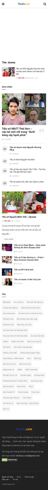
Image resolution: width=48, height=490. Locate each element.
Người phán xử (8, 369)
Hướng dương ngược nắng (30, 353)
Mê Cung (37, 358)
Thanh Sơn (35, 392)
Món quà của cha (9, 364)
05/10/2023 (19, 264)
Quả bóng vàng (36, 381)
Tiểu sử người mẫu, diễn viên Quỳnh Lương (27, 181)
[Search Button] (45, 4)
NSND (20, 369)
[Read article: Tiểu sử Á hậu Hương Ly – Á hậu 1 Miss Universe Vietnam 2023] (7, 259)
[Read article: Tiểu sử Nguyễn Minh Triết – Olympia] (24, 202)
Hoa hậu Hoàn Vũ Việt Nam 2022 (15, 336)
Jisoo (29, 358)
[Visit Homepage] (24, 3)
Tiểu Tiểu (21, 78)
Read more (10, 239)
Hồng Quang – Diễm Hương (13, 358)
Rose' (31, 386)
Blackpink (6, 302)
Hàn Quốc (7, 347)
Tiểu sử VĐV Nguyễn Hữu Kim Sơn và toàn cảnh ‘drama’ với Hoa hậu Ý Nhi (30, 71)
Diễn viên (5, 479)
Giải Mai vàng (8, 319)
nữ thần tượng (25, 375)
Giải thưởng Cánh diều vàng (27, 319)
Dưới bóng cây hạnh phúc (30, 308)
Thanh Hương (23, 392)
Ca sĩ (19, 477)
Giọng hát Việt (8, 324)
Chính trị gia (29, 477)
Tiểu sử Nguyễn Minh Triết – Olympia (19, 216)
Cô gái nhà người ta (10, 308)
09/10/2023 (19, 251)
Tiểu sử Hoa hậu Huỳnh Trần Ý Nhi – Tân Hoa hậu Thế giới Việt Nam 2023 (27, 170)
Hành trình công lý (34, 341)
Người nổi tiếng (11, 211)
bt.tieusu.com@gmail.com (28, 455)
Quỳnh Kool (21, 386)
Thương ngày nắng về (11, 398)
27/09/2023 (19, 283)
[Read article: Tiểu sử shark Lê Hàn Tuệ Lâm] (7, 282)
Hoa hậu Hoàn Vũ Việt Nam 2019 (15, 330)
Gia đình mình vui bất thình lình (30, 313)
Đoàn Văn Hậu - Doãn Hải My (28, 403)
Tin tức (15, 479)
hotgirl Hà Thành (18, 341)
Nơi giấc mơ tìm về (10, 375)
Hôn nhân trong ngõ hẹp (23, 347)
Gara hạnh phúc (9, 313)
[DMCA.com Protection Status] (9, 459)
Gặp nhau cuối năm (24, 324)
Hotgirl (5, 341)
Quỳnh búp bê (8, 386)
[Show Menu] (3, 4)
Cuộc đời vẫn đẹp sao (35, 302)
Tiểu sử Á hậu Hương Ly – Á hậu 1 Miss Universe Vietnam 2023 (29, 258)
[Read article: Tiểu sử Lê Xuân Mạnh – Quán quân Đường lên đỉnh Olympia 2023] (7, 247)
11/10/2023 (16, 221)
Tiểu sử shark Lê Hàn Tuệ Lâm (27, 279)
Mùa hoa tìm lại (25, 364)
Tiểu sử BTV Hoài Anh (23, 269)
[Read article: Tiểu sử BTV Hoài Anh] (7, 272)
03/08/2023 (30, 78)
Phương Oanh (39, 375)
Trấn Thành (27, 398)
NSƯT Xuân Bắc (31, 369)
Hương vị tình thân (10, 353)
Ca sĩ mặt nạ (18, 302)
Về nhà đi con (8, 403)
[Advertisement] (24, 33)
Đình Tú (6, 409)
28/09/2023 (19, 274)
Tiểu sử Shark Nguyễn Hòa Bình (22, 159)
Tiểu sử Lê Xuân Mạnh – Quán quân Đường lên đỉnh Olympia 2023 (30, 246)
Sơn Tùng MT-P (9, 392)
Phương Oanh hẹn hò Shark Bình (15, 381)
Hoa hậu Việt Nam (37, 336)
